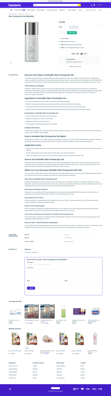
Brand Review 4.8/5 (91, 10)
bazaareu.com (70, 173)
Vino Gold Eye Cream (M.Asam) (61, 321)
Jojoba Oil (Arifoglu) (77, 350)
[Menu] (11, 10)
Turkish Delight (31, 10)
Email (66, 280)
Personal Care (21, 14)
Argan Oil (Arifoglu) (29, 350)
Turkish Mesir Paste (52, 10)
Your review (30, 267)
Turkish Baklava (40, 10)
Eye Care (28, 14)
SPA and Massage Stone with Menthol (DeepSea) (47, 351)
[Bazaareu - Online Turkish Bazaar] (15, 5)
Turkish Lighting (71, 10)
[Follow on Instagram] (10, 389)
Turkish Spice (80, 225)
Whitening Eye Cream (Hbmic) (14, 321)
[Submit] (79, 5)
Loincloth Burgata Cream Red (32, 320)
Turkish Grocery (18, 10)
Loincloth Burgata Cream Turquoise (46, 321)
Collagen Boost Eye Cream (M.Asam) (78, 321)
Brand (80, 10)
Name (28, 280)
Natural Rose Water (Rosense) (92, 351)
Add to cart (72, 32)
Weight (60, 26)
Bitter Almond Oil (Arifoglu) (15, 350)
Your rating (30, 262)
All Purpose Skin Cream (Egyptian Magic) (93, 321)
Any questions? (70, 59)
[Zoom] (10, 62)
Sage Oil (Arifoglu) (60, 350)
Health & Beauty (12, 14)
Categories (62, 10)
